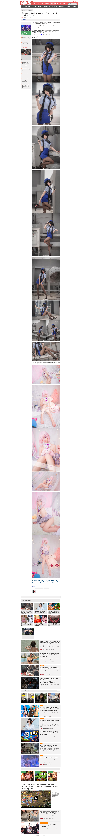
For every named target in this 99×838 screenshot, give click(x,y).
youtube (75, 1)
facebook (73, 1)
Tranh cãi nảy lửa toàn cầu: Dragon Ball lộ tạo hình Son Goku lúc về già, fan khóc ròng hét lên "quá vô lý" (26, 86)
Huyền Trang (42, 716)
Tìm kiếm (76, 4)
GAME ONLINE (61, 6)
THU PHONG (42, 674)
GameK (23, 10)
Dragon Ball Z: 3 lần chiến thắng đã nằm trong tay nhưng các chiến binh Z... (53, 612)
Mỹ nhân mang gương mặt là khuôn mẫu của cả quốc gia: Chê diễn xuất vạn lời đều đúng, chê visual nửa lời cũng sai (25, 58)
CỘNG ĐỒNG (62, 3)
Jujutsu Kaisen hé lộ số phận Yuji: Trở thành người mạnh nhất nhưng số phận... (54, 624)
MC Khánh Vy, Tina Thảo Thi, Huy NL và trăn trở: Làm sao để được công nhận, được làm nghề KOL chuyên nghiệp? (50, 709)
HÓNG (58, 3)
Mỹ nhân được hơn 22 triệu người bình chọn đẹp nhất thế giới (40, 612)
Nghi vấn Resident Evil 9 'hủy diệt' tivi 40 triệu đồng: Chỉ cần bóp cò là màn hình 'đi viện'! (26, 69)
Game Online (46, 737)
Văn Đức (41, 752)
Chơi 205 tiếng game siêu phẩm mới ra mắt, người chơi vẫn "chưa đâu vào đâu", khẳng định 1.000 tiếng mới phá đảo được (25, 64)
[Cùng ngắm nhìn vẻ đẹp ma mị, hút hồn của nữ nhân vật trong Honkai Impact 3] (26, 27)
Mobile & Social (45, 649)
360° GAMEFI (74, 6)
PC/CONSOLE (68, 6)
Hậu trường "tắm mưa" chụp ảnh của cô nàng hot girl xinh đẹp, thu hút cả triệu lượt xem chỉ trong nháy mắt (50, 642)
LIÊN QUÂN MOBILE (38, 6)
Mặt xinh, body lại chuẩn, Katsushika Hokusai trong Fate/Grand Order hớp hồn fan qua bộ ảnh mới (26, 38)
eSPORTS (42, 3)
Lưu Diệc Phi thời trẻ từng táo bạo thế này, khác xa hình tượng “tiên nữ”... (26, 624)
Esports (45, 829)
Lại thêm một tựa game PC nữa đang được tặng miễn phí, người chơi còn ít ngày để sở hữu (49, 733)
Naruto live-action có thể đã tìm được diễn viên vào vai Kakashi (27, 636)
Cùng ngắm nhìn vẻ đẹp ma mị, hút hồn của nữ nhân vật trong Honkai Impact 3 (25, 33)
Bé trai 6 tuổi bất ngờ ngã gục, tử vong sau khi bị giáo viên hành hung (49, 758)
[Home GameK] (22, 6)
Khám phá (46, 716)
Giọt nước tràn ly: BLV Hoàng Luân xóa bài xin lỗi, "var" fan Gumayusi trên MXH (25, 74)
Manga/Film (29, 10)
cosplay (41, 34)
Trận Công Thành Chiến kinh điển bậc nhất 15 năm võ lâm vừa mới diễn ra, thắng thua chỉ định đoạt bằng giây (40, 787)
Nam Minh (41, 829)
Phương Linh (42, 764)
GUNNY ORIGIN (27, 6)
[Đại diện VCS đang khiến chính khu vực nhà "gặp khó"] (30, 828)
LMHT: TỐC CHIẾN (47, 6)
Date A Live (34, 25)
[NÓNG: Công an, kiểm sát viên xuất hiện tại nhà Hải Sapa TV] (30, 748)
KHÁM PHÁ (47, 3)
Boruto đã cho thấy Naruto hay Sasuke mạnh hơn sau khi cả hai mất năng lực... (40, 624)
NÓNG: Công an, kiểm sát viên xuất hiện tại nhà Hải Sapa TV (48, 746)
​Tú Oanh (41, 728)
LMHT (32, 6)
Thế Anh (41, 649)
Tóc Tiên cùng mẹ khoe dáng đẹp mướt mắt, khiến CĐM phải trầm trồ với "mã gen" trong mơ (49, 655)
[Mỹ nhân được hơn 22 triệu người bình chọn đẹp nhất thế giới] (30, 724)
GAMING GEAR (54, 6)
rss (77, 1)
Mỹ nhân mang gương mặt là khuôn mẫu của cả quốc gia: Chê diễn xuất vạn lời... (26, 612)
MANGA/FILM (53, 3)
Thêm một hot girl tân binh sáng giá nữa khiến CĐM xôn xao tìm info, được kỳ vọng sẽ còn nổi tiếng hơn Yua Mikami (49, 812)
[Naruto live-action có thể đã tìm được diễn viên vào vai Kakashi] (28, 631)
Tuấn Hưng (41, 737)
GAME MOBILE (36, 3)
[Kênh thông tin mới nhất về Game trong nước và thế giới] (26, 3)
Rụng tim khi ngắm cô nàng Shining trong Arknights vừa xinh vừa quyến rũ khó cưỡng (25, 43)
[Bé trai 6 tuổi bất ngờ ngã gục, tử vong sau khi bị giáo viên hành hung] (30, 761)
